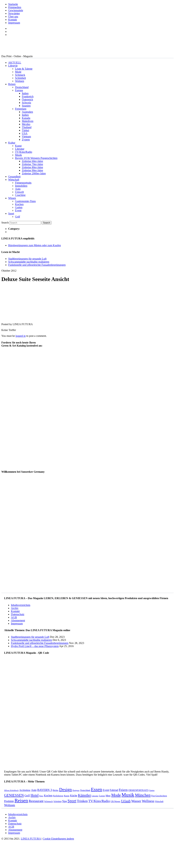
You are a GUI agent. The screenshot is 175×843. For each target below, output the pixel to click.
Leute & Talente (23, 68)
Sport (11, 213)
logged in (21, 335)
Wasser (136, 801)
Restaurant (36, 801)
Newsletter (14, 13)
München (143, 795)
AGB (14, 617)
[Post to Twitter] (6, 318)
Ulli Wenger (115, 801)
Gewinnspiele (15, 10)
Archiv (14, 608)
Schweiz (26, 102)
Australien (27, 111)
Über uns (13, 16)
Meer (108, 795)
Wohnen (19, 81)
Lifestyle (13, 65)
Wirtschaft (13, 179)
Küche (73, 795)
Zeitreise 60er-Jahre (32, 161)
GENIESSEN (14, 795)
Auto (18, 188)
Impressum (14, 22)
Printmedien (14, 7)
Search (5, 222)
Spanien (26, 105)
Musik (18, 155)
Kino (41, 796)
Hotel (35, 795)
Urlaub (126, 801)
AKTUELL (14, 62)
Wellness (148, 801)
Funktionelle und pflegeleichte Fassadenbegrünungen (37, 264)
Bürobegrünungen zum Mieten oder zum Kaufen (34, 245)
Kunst (18, 145)
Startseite (13, 4)
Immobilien (21, 185)
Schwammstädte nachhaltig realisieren (28, 261)
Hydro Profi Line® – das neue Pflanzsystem (35, 646)
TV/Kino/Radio (23, 151)
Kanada (26, 118)
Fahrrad (114, 790)
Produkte (9, 801)
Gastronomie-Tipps (25, 201)
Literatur (19, 148)
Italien (25, 93)
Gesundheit (14, 176)
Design (65, 789)
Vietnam (26, 136)
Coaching (20, 195)
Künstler (84, 795)
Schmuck (20, 74)
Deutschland (22, 87)
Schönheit (20, 77)
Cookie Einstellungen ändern (58, 838)
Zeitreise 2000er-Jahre (34, 173)
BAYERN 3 (44, 790)
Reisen (12, 84)
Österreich (27, 99)
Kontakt (12, 19)
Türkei (25, 130)
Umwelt (19, 191)
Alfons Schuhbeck (11, 790)
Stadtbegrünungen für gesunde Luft (27, 258)
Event (18, 210)
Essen (96, 789)
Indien (25, 114)
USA (25, 133)
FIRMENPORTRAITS (138, 790)
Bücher (55, 790)
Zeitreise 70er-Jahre (32, 164)
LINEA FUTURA (31, 838)
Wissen (12, 198)
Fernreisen (20, 108)
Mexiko (26, 124)
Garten (18, 207)
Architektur (24, 790)
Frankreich (27, 96)
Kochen (19, 204)
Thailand (26, 127)
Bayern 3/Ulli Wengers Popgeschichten (36, 158)
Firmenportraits (23, 182)
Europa (19, 90)
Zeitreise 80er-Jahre (32, 167)
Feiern (123, 790)
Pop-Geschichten (159, 795)
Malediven (27, 121)
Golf (17, 216)
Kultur (11, 142)
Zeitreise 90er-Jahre (32, 170)
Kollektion (58, 795)
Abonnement (18, 620)
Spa (64, 801)
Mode (18, 71)
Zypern (26, 139)
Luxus (102, 795)
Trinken (82, 801)
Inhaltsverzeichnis (20, 605)
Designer (75, 790)
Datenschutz (17, 614)
